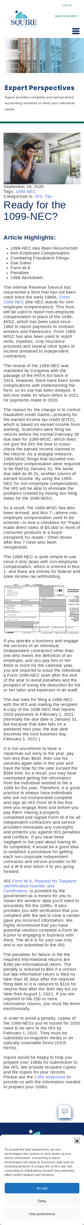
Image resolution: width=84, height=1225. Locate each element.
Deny (42, 1201)
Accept (42, 1188)
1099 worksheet (50, 1077)
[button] (77, 1140)
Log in (66, 5)
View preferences (42, 1214)
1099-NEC (25, 191)
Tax (48, 196)
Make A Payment (66, 16)
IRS (38, 196)
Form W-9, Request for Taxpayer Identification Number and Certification (40, 886)
